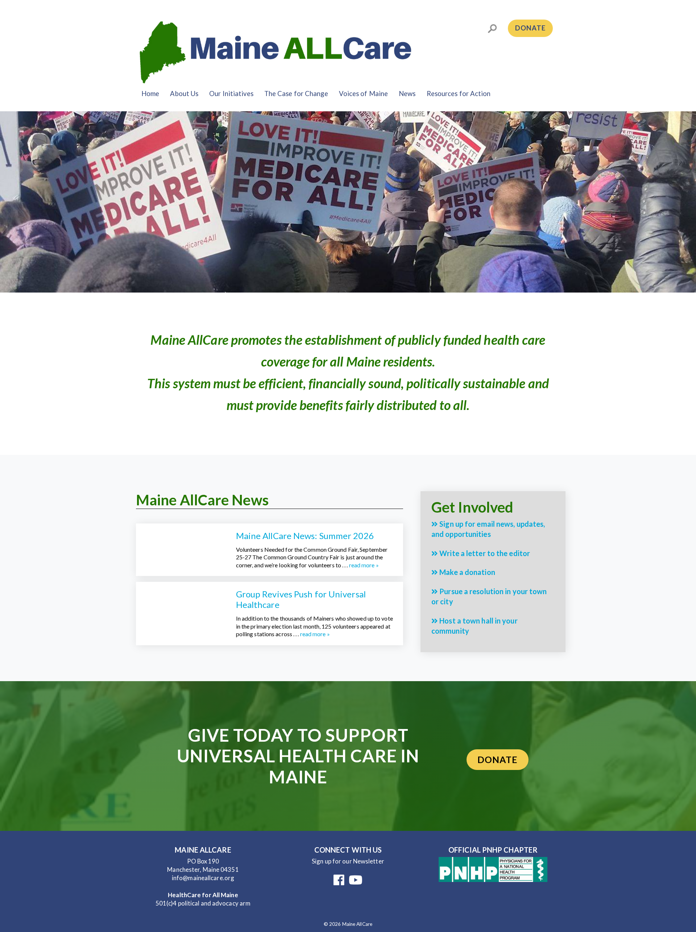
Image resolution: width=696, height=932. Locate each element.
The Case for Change (296, 94)
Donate (530, 28)
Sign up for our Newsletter (348, 861)
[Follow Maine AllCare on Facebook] (339, 882)
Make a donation (466, 572)
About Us (184, 94)
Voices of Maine (363, 94)
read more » (364, 565)
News (407, 94)
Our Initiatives (231, 94)
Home (150, 94)
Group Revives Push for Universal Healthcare (301, 599)
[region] (348, 202)
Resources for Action (459, 94)
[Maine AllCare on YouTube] (355, 882)
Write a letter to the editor (484, 553)
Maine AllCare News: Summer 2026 (305, 535)
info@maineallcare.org (203, 878)
